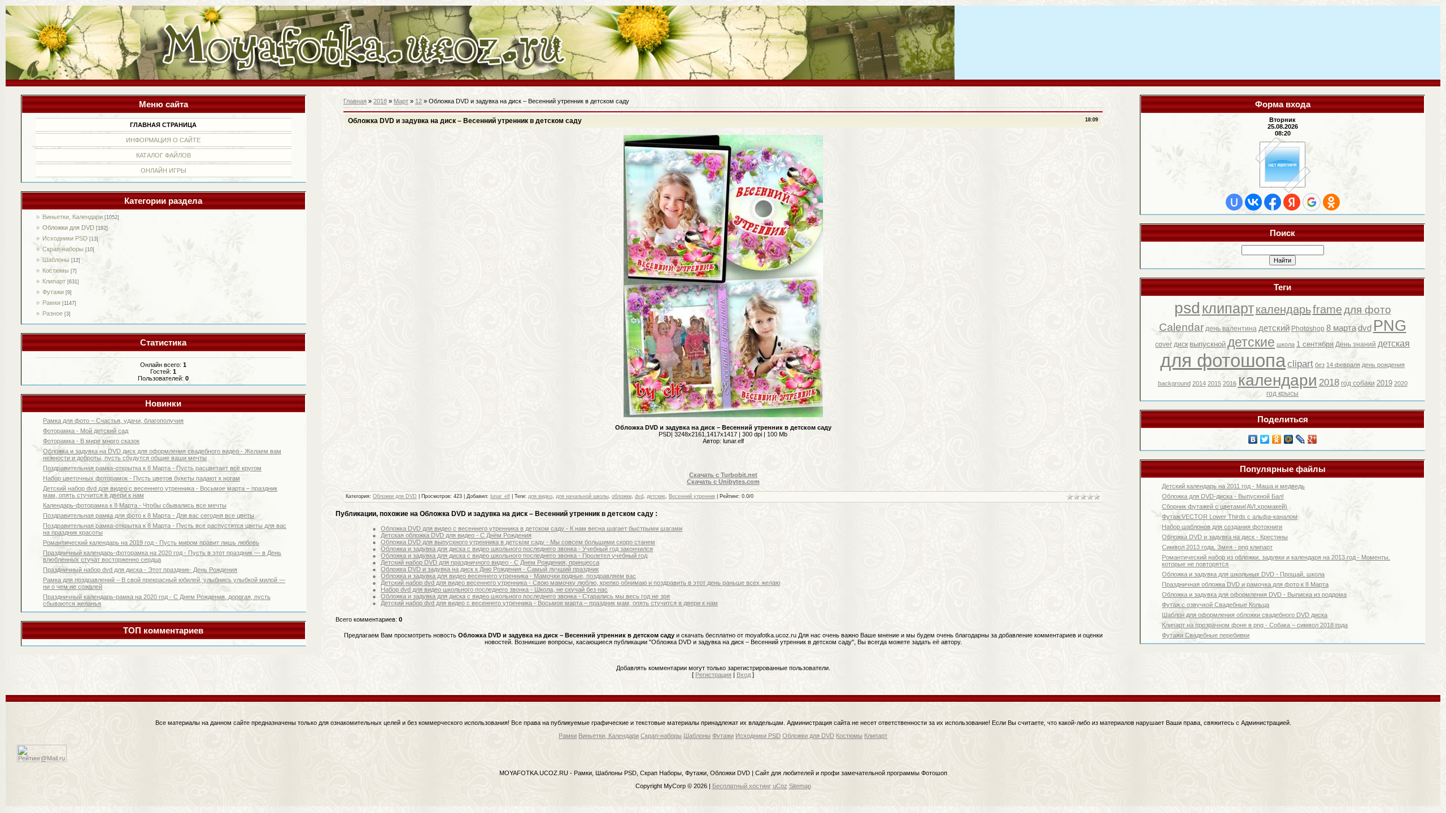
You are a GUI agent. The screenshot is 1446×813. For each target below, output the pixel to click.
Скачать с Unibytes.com (723, 481)
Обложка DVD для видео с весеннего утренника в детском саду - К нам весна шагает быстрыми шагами (531, 528)
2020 (1401, 383)
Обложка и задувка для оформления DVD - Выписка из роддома (1254, 594)
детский (1274, 328)
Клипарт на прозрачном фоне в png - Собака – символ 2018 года (1255, 625)
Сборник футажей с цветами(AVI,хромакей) (1224, 506)
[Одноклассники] (1277, 439)
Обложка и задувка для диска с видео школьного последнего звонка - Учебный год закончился (517, 548)
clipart (1300, 363)
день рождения (1383, 364)
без (1320, 364)
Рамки (51, 302)
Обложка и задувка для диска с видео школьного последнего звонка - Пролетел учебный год (514, 555)
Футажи (53, 292)
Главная (355, 101)
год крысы (1282, 393)
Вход (744, 674)
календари (1277, 380)
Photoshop (1308, 329)
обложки (621, 496)
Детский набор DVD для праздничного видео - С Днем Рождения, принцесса (490, 562)
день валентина (1231, 329)
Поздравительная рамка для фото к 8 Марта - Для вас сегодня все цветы (148, 515)
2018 (1329, 382)
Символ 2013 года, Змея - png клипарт (1217, 547)
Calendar (1181, 327)
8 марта (1341, 328)
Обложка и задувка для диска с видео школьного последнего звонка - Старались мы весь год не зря (525, 596)
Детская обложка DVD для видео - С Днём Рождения (456, 535)
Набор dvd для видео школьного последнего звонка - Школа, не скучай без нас (494, 589)
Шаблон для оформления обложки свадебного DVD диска (1244, 614)
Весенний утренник (692, 496)
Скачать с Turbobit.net (723, 474)
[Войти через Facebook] (1272, 202)
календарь (1283, 309)
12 (418, 101)
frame (1327, 309)
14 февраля (1343, 364)
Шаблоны (55, 259)
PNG (1389, 325)
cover (1163, 344)
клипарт (1228, 308)
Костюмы (55, 270)
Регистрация (713, 674)
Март (401, 101)
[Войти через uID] (1234, 202)
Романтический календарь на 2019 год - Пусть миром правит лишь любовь (151, 542)
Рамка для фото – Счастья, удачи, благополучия (113, 420)
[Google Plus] (1312, 439)
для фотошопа (1223, 360)
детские (1251, 342)
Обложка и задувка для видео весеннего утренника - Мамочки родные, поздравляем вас (508, 575)
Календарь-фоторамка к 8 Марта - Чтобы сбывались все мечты (135, 505)
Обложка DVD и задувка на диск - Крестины (1225, 537)
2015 (1214, 383)
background (1174, 383)
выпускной (1208, 344)
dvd (1364, 328)
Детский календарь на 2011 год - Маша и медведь (1233, 486)
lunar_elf (500, 496)
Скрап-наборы (63, 249)
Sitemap (800, 786)
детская (1394, 343)
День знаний (1355, 344)
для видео (540, 496)
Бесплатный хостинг (741, 786)
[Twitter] (1265, 439)
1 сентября (1315, 344)
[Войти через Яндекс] (1291, 202)
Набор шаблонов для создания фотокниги (1222, 526)
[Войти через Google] (1312, 202)
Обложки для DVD (68, 227)
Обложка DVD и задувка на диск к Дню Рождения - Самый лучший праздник (490, 569)
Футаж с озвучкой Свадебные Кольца (1215, 604)
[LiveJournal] (1300, 439)
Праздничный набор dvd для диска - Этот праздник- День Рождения (140, 569)
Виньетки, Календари (72, 216)
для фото (1367, 310)
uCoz (780, 786)
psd (1187, 308)
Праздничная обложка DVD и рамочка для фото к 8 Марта (1245, 584)
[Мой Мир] (1289, 439)
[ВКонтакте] (1253, 439)
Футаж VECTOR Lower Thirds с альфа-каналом (1229, 516)
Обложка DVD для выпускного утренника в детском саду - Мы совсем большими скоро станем (518, 542)
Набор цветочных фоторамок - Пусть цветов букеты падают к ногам (141, 478)
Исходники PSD (65, 238)
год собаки (1358, 383)
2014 (1199, 383)
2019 (1384, 383)
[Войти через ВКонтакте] (1253, 202)
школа (1286, 344)
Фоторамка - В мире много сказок (91, 441)
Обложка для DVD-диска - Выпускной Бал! (1223, 496)
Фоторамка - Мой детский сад (85, 430)
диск (1181, 344)
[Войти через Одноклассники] (1331, 202)
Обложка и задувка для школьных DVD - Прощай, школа (1243, 574)
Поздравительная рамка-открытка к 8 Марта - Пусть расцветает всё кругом (152, 468)
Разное (52, 313)
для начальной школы (582, 496)
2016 (1229, 383)
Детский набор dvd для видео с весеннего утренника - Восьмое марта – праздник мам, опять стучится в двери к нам (549, 603)
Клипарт (54, 281)
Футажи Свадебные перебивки (1205, 635)
